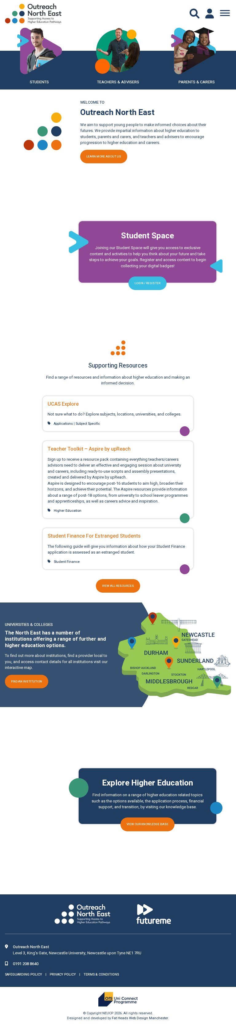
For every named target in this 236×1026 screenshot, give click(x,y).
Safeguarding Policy (23, 974)
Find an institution (26, 681)
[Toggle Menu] (225, 13)
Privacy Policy (63, 974)
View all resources (118, 586)
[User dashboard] (210, 13)
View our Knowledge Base (147, 824)
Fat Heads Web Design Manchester (140, 1018)
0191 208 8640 (25, 964)
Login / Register (147, 283)
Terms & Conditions (101, 974)
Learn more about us (103, 156)
